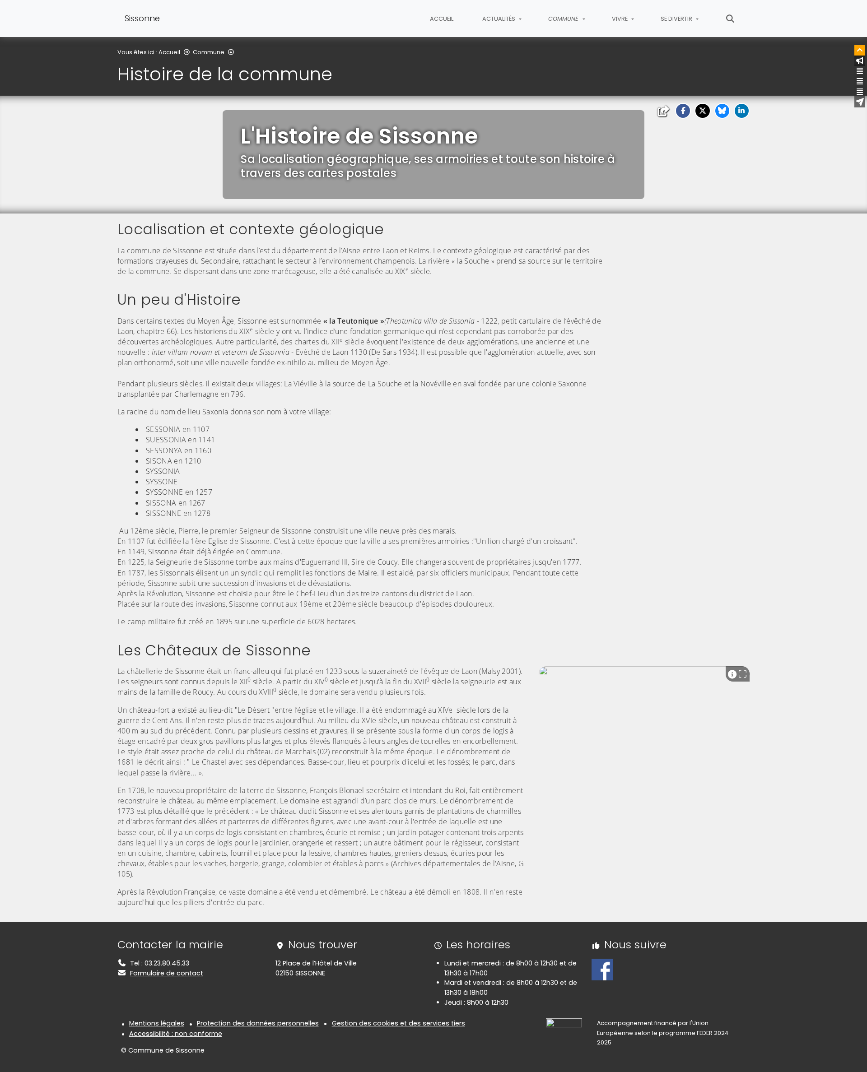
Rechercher (730, 18)
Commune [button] (564, 19)
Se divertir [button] (677, 19)
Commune (208, 52)
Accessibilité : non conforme (175, 1033)
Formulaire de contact (166, 973)
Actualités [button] (499, 19)
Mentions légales (156, 1023)
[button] (683, 111)
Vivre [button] (620, 19)
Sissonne (142, 18)
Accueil (441, 19)
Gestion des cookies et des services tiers (398, 1023)
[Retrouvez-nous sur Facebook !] (602, 969)
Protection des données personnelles (258, 1023)
